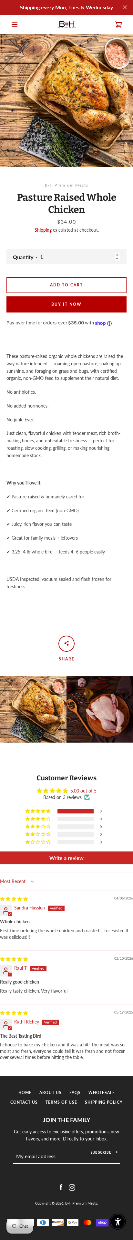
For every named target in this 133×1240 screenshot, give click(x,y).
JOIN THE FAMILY (66, 1119)
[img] (14, 898)
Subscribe (101, 1152)
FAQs (75, 1092)
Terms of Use (61, 1102)
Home (25, 1092)
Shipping (43, 230)
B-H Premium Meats (81, 1203)
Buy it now (66, 304)
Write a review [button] (66, 858)
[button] (38, 811)
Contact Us (24, 1102)
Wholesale (101, 1092)
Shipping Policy (104, 1102)
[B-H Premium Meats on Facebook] (61, 1186)
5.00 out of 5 (83, 790)
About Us (50, 1092)
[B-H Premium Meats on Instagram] (72, 1186)
